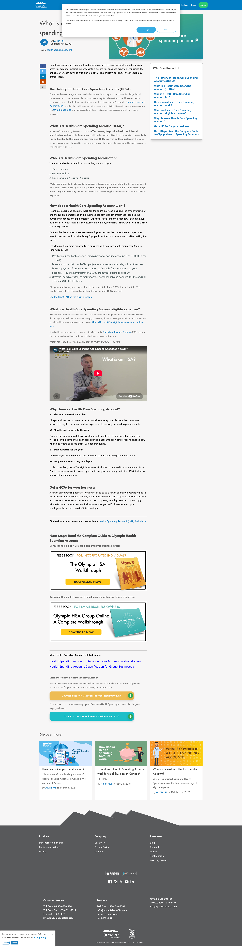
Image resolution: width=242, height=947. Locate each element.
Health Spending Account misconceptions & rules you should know (95, 661)
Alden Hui (59, 40)
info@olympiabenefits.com (58, 917)
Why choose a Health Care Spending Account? (175, 120)
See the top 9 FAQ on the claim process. (71, 297)
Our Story (100, 842)
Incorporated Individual (51, 842)
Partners (184, 4)
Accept (146, 30)
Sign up (203, 4)
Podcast (154, 847)
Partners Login (105, 917)
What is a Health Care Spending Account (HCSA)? (172, 87)
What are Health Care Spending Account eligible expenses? (172, 112)
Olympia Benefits (62, 109)
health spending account (59, 50)
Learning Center (158, 860)
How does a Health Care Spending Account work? (174, 104)
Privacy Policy (40, 937)
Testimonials (157, 856)
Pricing (42, 851)
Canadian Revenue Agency (117, 332)
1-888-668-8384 (63, 906)
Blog (152, 842)
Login (193, 4)
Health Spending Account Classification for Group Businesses (92, 666)
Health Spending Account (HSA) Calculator (123, 521)
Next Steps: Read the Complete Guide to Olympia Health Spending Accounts (176, 133)
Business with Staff (49, 847)
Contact (99, 851)
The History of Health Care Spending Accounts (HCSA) (176, 79)
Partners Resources (107, 914)
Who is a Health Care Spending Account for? (172, 95)
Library (153, 851)
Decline (167, 30)
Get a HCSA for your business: (172, 126)
